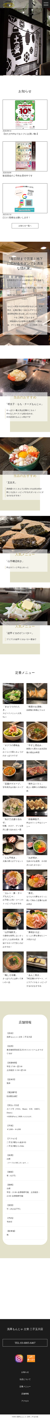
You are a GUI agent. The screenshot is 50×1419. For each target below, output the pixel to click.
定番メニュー (25, 1387)
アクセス (25, 1401)
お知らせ (25, 1372)
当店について (25, 1379)
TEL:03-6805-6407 (25, 1342)
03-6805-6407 (12, 1096)
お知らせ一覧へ (25, 226)
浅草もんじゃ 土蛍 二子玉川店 (25, 1329)
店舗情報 (25, 1394)
